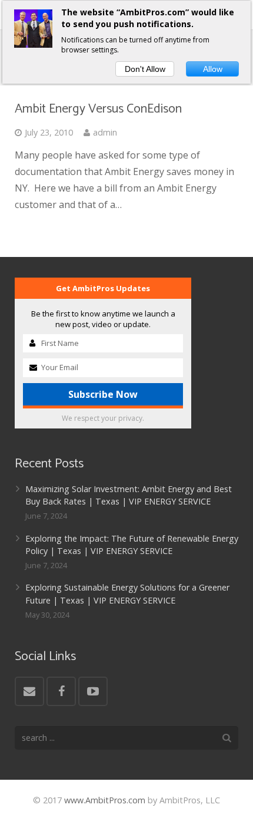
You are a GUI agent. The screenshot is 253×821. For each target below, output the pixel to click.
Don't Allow (145, 69)
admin (105, 132)
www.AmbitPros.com (104, 800)
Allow (212, 69)
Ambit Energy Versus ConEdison (98, 109)
